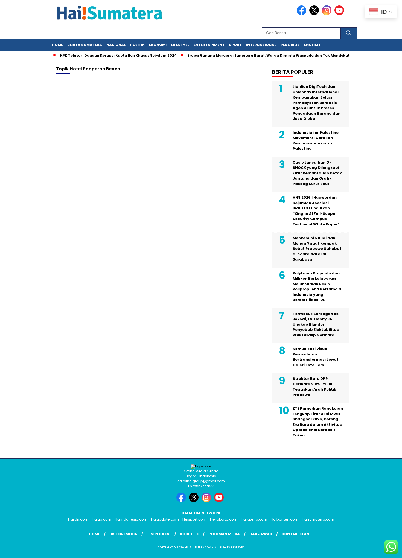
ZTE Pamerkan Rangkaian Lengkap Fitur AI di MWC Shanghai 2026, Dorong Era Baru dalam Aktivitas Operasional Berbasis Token (318, 422)
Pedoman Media (224, 534)
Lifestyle (180, 44)
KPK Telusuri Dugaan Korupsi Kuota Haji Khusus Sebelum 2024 (111, 55)
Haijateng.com (254, 519)
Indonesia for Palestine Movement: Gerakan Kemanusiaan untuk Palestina (316, 140)
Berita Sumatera (84, 44)
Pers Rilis (290, 44)
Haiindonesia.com (131, 519)
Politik (137, 44)
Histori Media (123, 534)
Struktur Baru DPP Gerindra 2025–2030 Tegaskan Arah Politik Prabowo (314, 386)
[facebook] (302, 14)
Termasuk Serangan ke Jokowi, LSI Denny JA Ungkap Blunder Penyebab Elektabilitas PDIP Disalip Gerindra (316, 324)
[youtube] (340, 14)
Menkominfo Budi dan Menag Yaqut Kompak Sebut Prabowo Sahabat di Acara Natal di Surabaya (317, 248)
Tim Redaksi (158, 534)
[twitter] (315, 14)
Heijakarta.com (223, 519)
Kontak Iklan (295, 534)
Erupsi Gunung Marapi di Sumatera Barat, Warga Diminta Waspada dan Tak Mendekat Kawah (268, 55)
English (312, 44)
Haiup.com (101, 519)
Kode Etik (189, 534)
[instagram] (327, 14)
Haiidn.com (78, 519)
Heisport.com (194, 519)
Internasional (261, 44)
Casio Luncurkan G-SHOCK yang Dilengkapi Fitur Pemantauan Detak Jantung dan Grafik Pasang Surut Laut (317, 173)
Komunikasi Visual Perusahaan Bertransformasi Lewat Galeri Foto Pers (316, 357)
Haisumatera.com (318, 519)
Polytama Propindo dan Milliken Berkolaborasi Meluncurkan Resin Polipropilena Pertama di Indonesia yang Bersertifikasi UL (317, 287)
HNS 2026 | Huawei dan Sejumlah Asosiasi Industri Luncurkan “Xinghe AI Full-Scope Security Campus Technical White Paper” (316, 211)
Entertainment (209, 44)
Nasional (116, 44)
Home (57, 44)
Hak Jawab (260, 534)
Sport (235, 44)
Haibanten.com (284, 519)
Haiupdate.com (165, 519)
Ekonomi (158, 44)
